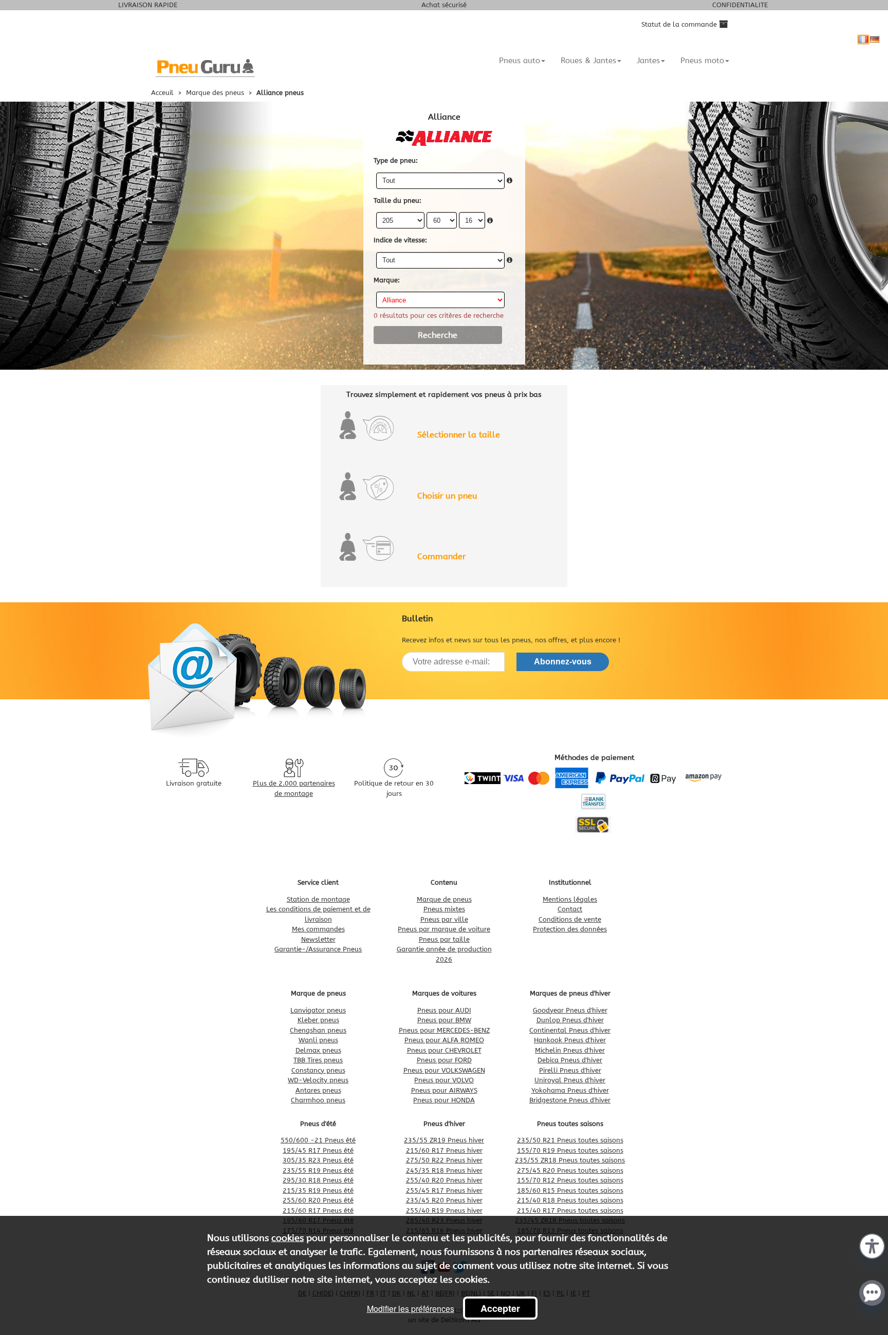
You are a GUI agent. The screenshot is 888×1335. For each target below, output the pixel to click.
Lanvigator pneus (318, 1010)
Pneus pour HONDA (444, 1100)
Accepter (500, 1308)
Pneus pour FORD (444, 1060)
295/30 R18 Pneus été (318, 1180)
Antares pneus (318, 1090)
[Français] (863, 39)
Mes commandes (318, 929)
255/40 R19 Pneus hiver (444, 1210)
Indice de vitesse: (400, 240)
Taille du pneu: (397, 200)
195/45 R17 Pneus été (318, 1150)
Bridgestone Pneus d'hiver (569, 1100)
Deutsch (874, 39)
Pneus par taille (444, 939)
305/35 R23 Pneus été (318, 1160)
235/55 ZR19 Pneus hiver (444, 1140)
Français (863, 39)
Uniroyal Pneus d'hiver (569, 1080)
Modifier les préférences (410, 1308)
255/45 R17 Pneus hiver (444, 1190)
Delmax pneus (318, 1050)
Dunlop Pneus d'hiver (570, 1020)
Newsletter (318, 939)
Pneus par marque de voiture (444, 929)
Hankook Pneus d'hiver (570, 1040)
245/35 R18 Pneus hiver (444, 1170)
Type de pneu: (396, 160)
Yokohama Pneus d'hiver (570, 1090)
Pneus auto (519, 60)
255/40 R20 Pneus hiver (444, 1180)
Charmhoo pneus (318, 1100)
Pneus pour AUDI (444, 1010)
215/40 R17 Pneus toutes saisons (570, 1210)
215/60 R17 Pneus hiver (444, 1150)
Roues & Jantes (588, 60)
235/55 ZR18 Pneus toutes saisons (570, 1160)
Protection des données (570, 929)
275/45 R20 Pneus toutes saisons (570, 1170)
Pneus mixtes (444, 909)
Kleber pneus (318, 1020)
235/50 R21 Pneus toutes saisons (570, 1140)
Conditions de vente (570, 919)
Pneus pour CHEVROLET (444, 1050)
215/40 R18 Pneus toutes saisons (570, 1200)
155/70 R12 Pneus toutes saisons (570, 1180)
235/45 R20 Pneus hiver (444, 1200)
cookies (287, 1238)
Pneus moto (702, 60)
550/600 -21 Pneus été (318, 1140)
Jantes (648, 60)
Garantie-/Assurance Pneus (318, 949)
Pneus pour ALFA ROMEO (444, 1040)
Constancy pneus (318, 1070)
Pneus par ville (444, 919)
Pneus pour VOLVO (444, 1080)
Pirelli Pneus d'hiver (570, 1070)
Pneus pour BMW (444, 1020)
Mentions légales (570, 899)
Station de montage (318, 899)
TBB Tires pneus (318, 1060)
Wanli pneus (318, 1040)
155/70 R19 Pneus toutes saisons (570, 1150)
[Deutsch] (874, 39)
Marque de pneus (444, 899)
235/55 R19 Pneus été (318, 1170)
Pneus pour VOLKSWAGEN (444, 1070)
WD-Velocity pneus (318, 1080)
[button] (872, 1245)
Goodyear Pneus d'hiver (570, 1010)
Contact (570, 909)
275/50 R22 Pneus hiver (444, 1160)
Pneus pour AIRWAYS (444, 1090)
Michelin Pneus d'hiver (570, 1050)
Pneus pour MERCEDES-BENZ (444, 1030)
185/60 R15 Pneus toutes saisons (570, 1190)
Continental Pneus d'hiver (569, 1030)
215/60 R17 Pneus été (318, 1210)
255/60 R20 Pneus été (318, 1200)
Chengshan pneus (318, 1030)
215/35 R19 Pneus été (318, 1190)
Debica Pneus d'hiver (570, 1060)
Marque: (387, 280)
